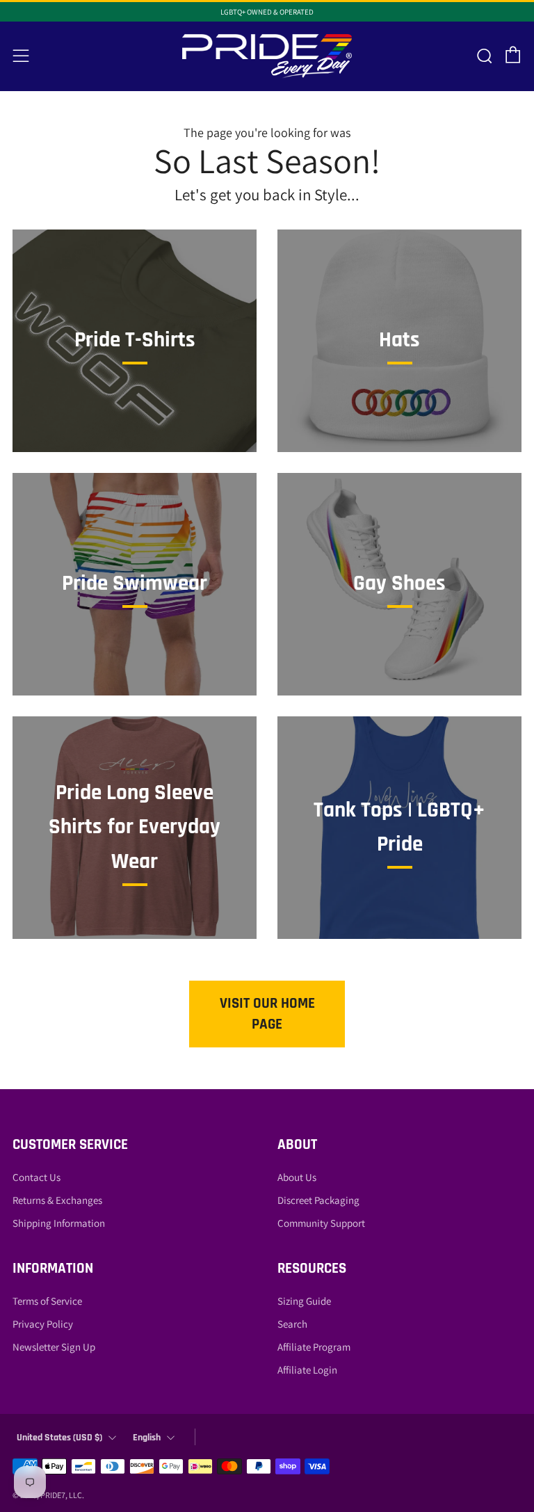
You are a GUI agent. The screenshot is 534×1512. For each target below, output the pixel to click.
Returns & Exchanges (57, 1200)
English (147, 1437)
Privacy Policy (43, 1323)
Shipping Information (59, 1223)
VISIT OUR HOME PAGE (267, 1014)
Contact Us (36, 1177)
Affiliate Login (307, 1369)
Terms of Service (47, 1301)
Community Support (321, 1223)
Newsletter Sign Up (54, 1346)
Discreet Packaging (318, 1200)
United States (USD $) (59, 1437)
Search (292, 1323)
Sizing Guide (304, 1301)
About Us (296, 1177)
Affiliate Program (313, 1346)
